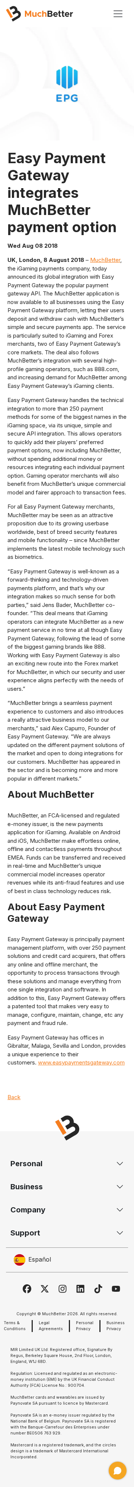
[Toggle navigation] (118, 14)
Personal (26, 1163)
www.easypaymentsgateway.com (81, 1062)
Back (13, 1097)
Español (39, 1259)
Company (27, 1209)
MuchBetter (105, 259)
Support (25, 1232)
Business (26, 1186)
